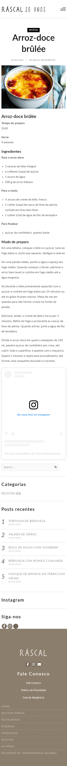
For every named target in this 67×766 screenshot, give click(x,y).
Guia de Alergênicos (33, 697)
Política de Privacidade (33, 690)
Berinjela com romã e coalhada (36, 560)
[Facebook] (4, 626)
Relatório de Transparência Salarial (29, 753)
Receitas (7, 740)
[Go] (56, 467)
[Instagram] (10, 626)
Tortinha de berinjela (27, 521)
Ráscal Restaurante (44, 60)
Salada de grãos (22, 534)
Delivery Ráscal (13, 713)
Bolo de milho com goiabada (33, 547)
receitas (33, 30)
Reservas (7, 726)
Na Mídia (7, 746)
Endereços (9, 733)
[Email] (39, 664)
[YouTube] (15, 626)
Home (5, 706)
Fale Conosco (33, 683)
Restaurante (10, 720)
